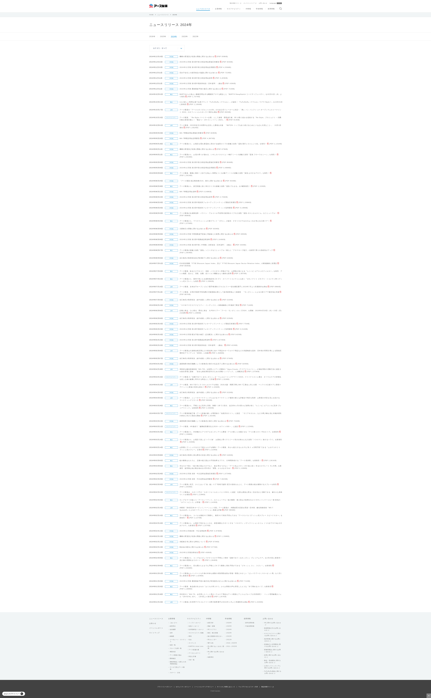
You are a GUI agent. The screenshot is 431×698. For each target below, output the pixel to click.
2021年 (229, 639)
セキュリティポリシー (183, 687)
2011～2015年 (231, 646)
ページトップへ (429, 696)
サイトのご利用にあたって (226, 687)
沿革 (171, 633)
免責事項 (211, 657)
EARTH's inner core (196, 646)
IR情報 (248, 9)
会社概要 (173, 629)
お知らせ (152, 623)
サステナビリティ (234, 9)
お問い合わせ (263, 3)
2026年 (152, 36)
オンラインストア (249, 3)
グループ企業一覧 (176, 648)
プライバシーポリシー (164, 687)
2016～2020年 (231, 643)
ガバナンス (192, 643)
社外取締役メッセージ (196, 629)
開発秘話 (173, 658)
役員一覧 (173, 645)
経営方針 (211, 623)
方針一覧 (192, 660)
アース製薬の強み (176, 655)
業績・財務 (211, 626)
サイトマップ (154, 633)
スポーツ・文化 (175, 672)
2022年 (196, 36)
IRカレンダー (212, 639)
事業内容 (173, 652)
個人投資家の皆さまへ (215, 636)
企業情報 (218, 9)
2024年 (174, 36)
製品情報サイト (235, 3)
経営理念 (173, 626)
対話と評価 (192, 656)
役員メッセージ (194, 626)
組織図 (172, 636)
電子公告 (211, 643)
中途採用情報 (249, 626)
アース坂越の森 (194, 649)
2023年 (185, 36)
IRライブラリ (212, 629)
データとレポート (195, 653)
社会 (190, 639)
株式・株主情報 (213, 633)
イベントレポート (156, 628)
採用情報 (271, 9)
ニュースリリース (203, 9)
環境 (190, 636)
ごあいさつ (173, 623)
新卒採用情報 (249, 623)
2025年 (163, 36)
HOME (151, 14)
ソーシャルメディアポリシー (204, 687)
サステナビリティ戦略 (196, 633)
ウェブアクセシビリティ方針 (248, 687)
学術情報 (259, 9)
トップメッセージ (195, 623)
